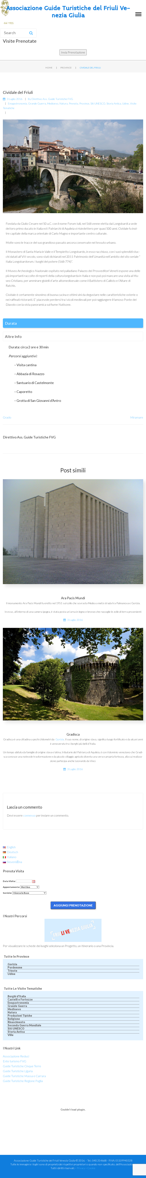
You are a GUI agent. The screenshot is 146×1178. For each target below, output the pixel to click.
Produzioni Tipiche (20, 1015)
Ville (10, 1035)
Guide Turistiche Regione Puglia (23, 1081)
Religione (14, 1018)
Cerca (30, 33)
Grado (7, 417)
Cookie (91, 1168)
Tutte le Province (16, 956)
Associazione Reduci (16, 1056)
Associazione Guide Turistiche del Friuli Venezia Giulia (68, 12)
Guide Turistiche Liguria (18, 1071)
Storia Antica (113, 103)
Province (66, 67)
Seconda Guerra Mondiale (24, 1025)
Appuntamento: (11, 887)
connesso (29, 815)
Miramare (136, 417)
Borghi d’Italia (17, 996)
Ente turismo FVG (14, 1061)
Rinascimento (16, 1022)
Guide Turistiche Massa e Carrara (24, 1076)
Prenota (73, 103)
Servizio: (7, 893)
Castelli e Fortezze (20, 999)
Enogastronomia (17, 103)
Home (48, 67)
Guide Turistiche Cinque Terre (22, 1066)
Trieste (12, 970)
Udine (125, 103)
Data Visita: (9, 881)
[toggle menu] (138, 14)
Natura (64, 103)
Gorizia (60, 739)
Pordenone (15, 967)
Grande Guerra (37, 103)
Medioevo (52, 103)
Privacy (81, 1168)
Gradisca (73, 734)
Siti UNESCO (97, 103)
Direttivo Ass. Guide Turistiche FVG (52, 99)
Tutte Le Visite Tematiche (23, 988)
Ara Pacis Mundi (73, 598)
